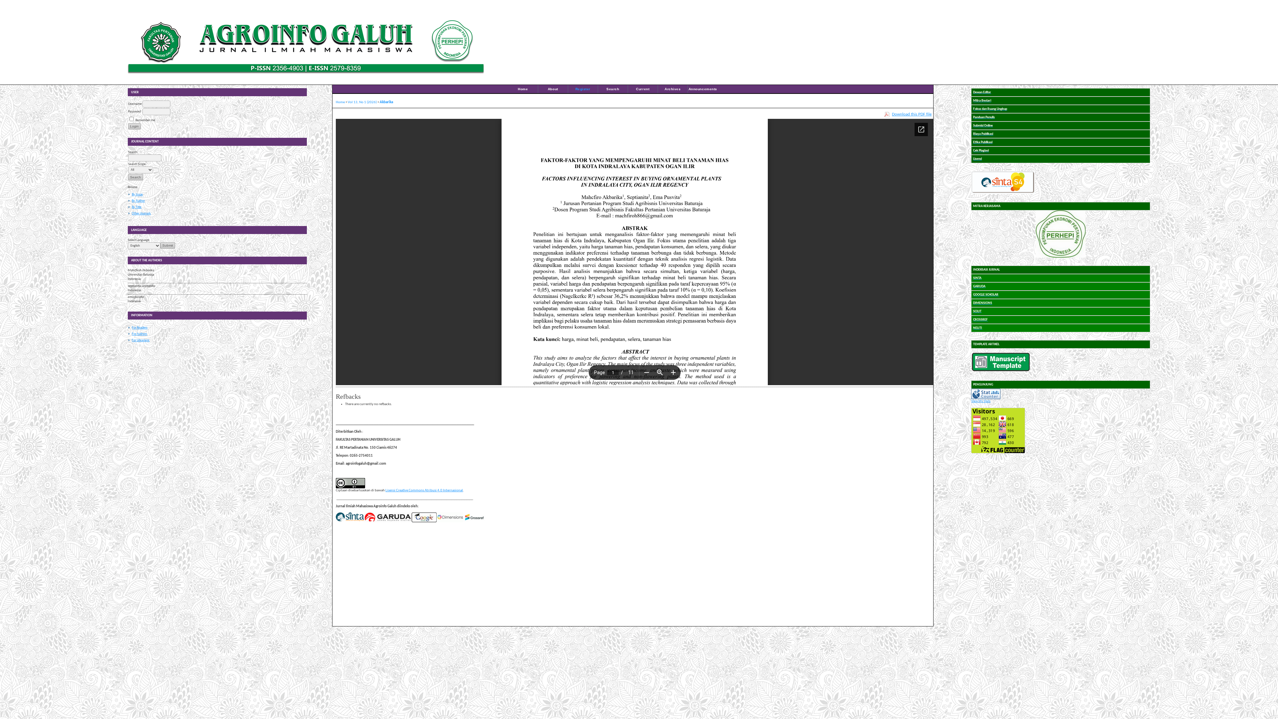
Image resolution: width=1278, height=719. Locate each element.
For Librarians (140, 340)
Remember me (145, 120)
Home (523, 89)
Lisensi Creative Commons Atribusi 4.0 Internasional (424, 490)
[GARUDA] (387, 521)
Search (612, 89)
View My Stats (980, 401)
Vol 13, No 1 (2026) (362, 102)
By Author (138, 201)
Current (642, 89)
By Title (136, 207)
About (553, 89)
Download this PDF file (912, 114)
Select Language (138, 240)
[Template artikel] (1001, 370)
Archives (673, 89)
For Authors (139, 334)
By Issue (137, 194)
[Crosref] (474, 521)
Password (134, 112)
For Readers (139, 328)
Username (135, 104)
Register (582, 89)
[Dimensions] (450, 521)
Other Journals (141, 213)
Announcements (703, 89)
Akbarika (386, 102)
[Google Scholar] (424, 521)
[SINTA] (350, 521)
